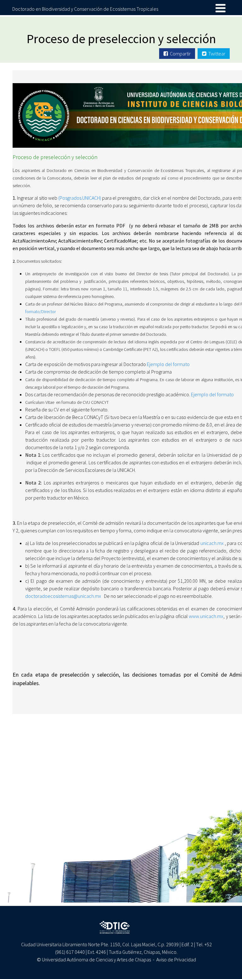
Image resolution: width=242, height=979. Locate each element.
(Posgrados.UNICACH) (79, 198)
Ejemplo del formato (168, 364)
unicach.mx (212, 543)
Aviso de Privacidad (176, 959)
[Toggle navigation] (220, 8)
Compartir (179, 53)
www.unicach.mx (206, 616)
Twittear (215, 53)
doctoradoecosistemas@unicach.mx (63, 596)
